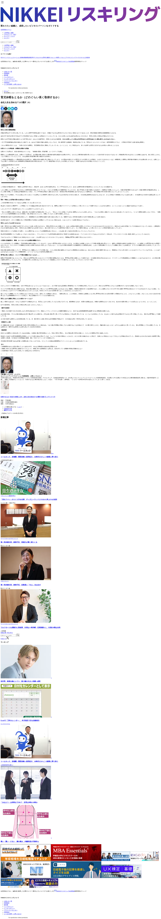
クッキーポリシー (9, 79)
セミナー (6, 38)
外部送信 (6, 82)
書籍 (48, 57)
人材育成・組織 (8, 32)
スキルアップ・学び (10, 34)
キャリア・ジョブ (9, 36)
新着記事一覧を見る (7, 632)
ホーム (6, 91)
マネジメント (71, 57)
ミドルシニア (63, 57)
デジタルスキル (38, 57)
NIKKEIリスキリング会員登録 (65, 61)
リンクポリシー (8, 77)
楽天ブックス (8, 410)
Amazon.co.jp (8, 408)
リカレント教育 (54, 57)
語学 (32, 57)
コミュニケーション (14, 57)
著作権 (6, 75)
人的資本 (87, 57)
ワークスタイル (80, 57)
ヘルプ (19, 407)
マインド (5, 57)
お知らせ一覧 (8, 71)
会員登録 (3, 29)
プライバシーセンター (10, 80)
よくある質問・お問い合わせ (12, 84)
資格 (21, 57)
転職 (24, 57)
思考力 (45, 57)
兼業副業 (28, 57)
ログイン (8, 29)
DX (2, 57)
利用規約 (6, 73)
